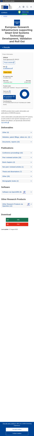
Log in (19, 7)
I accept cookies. (17, 429)
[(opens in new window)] (6, 6)
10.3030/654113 (7, 68)
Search (27, 7)
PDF (18, 224)
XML (18, 219)
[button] (23, 7)
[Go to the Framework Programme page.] (17, 22)
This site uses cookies (9, 423)
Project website (8, 63)
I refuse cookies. (17, 433)
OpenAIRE (4, 122)
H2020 (5, 16)
